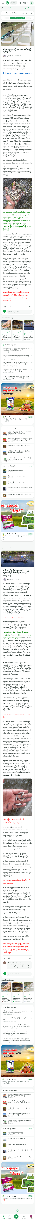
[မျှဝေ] (30, 306)
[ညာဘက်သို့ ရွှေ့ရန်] (31, 18)
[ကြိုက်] (5, 958)
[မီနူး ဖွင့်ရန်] (3, 3)
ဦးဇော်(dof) (10, 56)
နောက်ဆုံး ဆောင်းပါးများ (10, 13)
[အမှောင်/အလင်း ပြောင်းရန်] (20, 3)
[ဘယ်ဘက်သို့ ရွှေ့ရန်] (3, 18)
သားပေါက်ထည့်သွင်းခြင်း (22, 8)
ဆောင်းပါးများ (9, 8)
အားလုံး (30, 466)
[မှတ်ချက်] (10, 306)
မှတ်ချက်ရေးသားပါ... (14, 311)
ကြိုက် (9, 970)
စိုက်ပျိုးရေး (24, 13)
